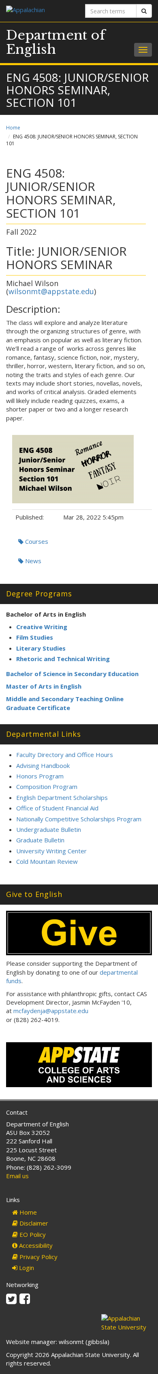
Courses (35, 541)
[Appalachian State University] (39, 11)
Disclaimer (33, 1223)
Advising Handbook (43, 765)
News (32, 561)
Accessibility (35, 1245)
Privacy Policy (38, 1257)
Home (13, 127)
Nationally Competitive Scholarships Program (78, 819)
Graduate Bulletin (40, 840)
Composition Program (46, 786)
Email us (17, 1176)
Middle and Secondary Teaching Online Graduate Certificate (65, 703)
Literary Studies (41, 648)
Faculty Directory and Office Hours (64, 755)
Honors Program (40, 776)
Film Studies (34, 637)
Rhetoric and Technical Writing (63, 659)
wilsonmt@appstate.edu (51, 291)
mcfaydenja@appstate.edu (50, 1011)
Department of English (55, 42)
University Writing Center (51, 851)
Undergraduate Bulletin (48, 829)
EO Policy (32, 1234)
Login (25, 1268)
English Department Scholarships (62, 797)
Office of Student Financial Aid (57, 808)
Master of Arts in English (43, 686)
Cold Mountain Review (47, 861)
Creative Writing (41, 627)
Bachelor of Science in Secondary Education (72, 674)
